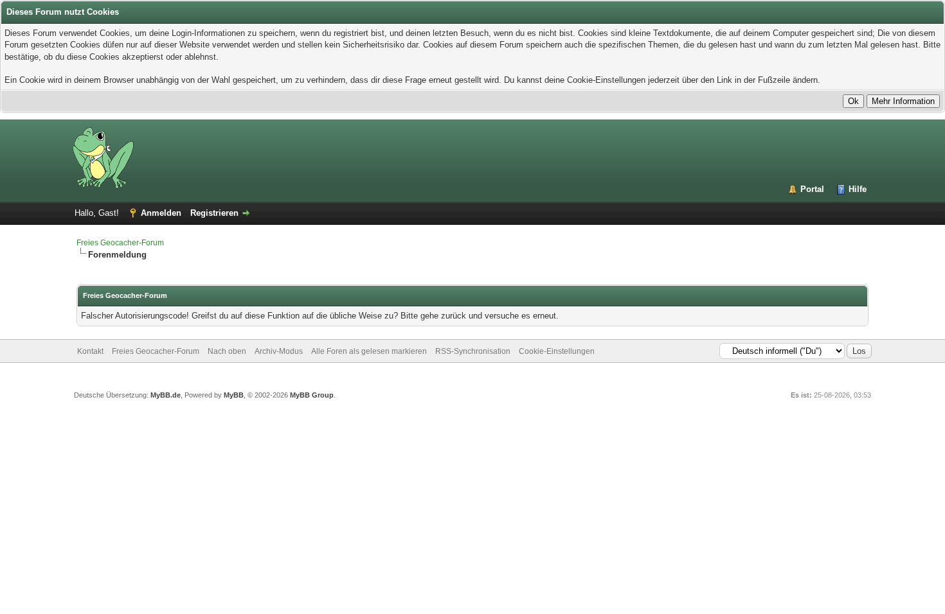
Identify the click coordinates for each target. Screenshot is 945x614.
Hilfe (858, 189)
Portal (812, 189)
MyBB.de (165, 395)
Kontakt (90, 351)
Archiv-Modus (279, 351)
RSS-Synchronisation (472, 351)
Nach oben (227, 351)
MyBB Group (312, 395)
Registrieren (214, 213)
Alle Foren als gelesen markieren (369, 351)
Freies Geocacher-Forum (120, 242)
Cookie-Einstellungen (557, 351)
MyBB (234, 395)
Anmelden (161, 213)
